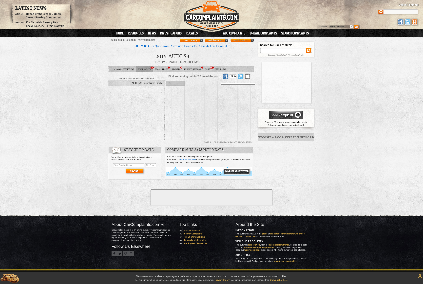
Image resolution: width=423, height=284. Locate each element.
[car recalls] (192, 33)
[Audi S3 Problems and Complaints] (209, 175)
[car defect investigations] (172, 33)
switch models (215, 40)
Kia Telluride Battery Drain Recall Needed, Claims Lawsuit (45, 24)
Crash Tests (161, 69)
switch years (190, 40)
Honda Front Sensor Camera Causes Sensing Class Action (44, 15)
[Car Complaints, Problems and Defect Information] (211, 15)
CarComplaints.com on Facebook (114, 253)
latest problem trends (279, 245)
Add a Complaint (192, 230)
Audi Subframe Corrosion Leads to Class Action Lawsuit (181, 46)
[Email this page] (247, 76)
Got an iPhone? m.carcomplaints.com (131, 253)
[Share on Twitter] (241, 76)
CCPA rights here (279, 280)
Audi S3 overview (188, 159)
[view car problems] (121, 33)
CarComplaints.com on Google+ (125, 253)
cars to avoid (254, 245)
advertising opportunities (285, 261)
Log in (403, 4)
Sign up (414, 4)
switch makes (240, 40)
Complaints (145, 69)
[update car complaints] (265, 33)
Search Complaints (193, 234)
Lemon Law (220, 69)
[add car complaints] (236, 33)
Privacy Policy (222, 280)
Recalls (177, 69)
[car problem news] (153, 33)
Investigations (193, 69)
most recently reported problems (258, 247)
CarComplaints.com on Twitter (119, 253)
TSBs (208, 69)
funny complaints (252, 250)
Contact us (250, 236)
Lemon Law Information (195, 240)
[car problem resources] (137, 33)
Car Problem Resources (195, 243)
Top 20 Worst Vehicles (194, 237)
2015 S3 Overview (124, 69)
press (265, 234)
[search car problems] (296, 33)
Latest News (31, 8)
